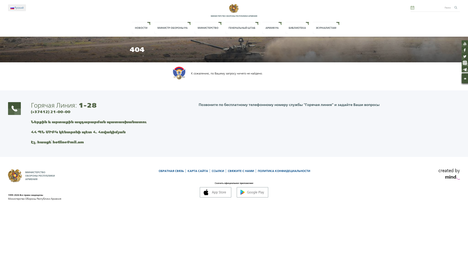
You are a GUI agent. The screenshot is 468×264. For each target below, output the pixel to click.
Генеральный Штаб (242, 28)
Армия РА (272, 28)
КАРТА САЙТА (198, 171)
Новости (141, 28)
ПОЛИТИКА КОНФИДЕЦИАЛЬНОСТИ (284, 171)
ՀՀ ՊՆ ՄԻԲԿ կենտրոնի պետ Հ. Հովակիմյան (78, 132)
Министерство (208, 28)
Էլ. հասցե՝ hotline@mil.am (57, 142)
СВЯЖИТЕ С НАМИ (241, 171)
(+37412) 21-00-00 (50, 111)
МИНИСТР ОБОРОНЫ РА (172, 28)
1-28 (87, 105)
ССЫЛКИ (218, 171)
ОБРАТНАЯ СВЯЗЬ (172, 171)
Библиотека (297, 28)
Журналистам (326, 28)
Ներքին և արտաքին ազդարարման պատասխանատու (89, 122)
